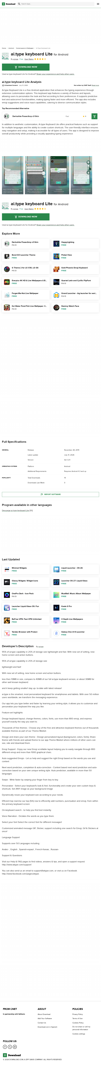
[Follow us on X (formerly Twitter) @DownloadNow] (10, 1047)
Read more (95, 85)
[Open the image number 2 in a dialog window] (58, 175)
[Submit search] (19, 4)
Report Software (52, 494)
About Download (44, 1014)
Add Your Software (45, 1018)
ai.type (41, 647)
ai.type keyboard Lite (39, 54)
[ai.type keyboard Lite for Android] (5, 56)
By (14, 59)
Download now (27, 67)
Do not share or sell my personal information (81, 1028)
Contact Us (42, 1023)
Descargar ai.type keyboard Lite (15, 510)
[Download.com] (8, 3)
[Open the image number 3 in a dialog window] (81, 175)
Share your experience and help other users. (55, 74)
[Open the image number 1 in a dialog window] (35, 175)
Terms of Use (77, 1018)
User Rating (29, 59)
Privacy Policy (77, 1014)
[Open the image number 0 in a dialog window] (12, 175)
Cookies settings (78, 1034)
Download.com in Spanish (47, 1027)
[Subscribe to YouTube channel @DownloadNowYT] (15, 1047)
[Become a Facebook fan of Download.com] (5, 1047)
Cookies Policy (78, 1023)
